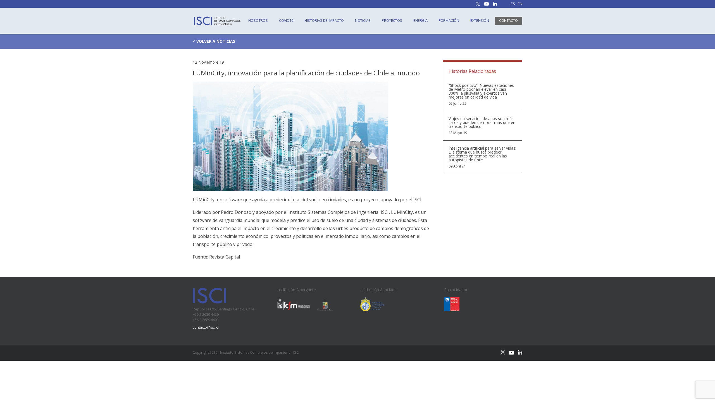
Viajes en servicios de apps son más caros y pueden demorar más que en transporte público (482, 122)
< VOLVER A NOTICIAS (214, 41)
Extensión (479, 20)
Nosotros (258, 20)
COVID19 (286, 20)
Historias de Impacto (324, 20)
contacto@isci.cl (206, 327)
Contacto (508, 20)
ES (513, 4)
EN (520, 4)
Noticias (363, 20)
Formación (449, 20)
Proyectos (392, 20)
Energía (420, 20)
